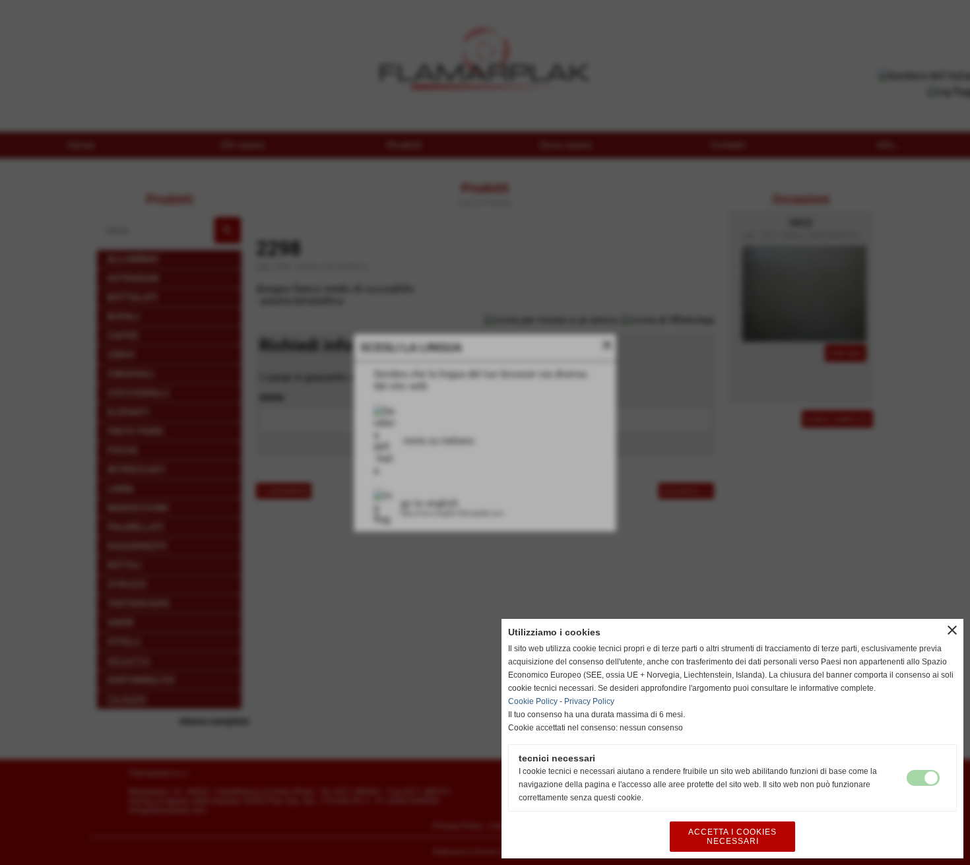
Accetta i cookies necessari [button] (732, 836)
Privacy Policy (589, 701)
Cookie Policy (533, 701)
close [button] (952, 630)
